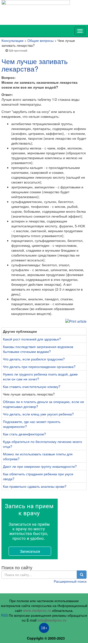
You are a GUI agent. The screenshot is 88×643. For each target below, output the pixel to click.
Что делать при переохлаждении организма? (39, 366)
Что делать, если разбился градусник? (34, 359)
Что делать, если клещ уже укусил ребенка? (38, 414)
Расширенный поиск (70, 581)
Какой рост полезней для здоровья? (32, 339)
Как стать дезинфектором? (24, 434)
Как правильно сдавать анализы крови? (34, 486)
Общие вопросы (40, 40)
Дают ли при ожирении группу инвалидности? (40, 466)
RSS (4, 615)
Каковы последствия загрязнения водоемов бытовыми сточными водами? (38, 349)
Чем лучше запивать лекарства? (34, 64)
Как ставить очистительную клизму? (31, 386)
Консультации (12, 40)
